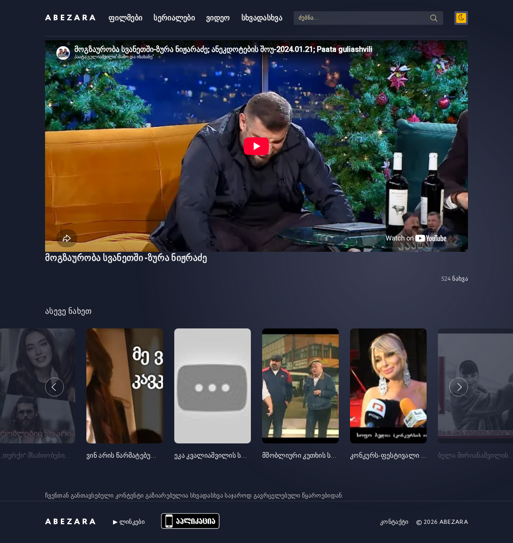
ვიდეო (218, 18)
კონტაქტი (394, 522)
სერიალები (174, 18)
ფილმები (125, 18)
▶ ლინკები (129, 522)
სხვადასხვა (261, 18)
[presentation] (54, 387)
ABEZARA (71, 18)
